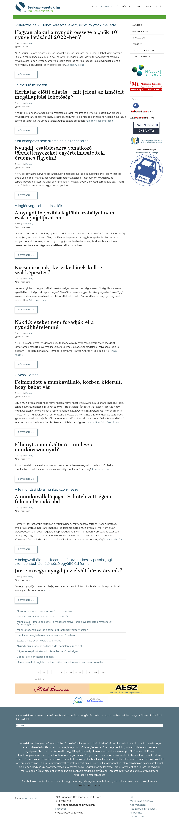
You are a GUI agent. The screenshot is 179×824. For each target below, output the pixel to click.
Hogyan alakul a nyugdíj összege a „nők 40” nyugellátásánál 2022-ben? (67, 34)
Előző (44, 672)
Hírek (148, 7)
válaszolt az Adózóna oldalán (103, 422)
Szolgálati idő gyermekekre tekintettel (39, 640)
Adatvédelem (138, 804)
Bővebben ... (25, 75)
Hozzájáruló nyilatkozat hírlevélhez (143, 810)
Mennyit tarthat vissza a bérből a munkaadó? (42, 616)
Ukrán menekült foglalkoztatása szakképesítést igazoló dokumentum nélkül (60, 662)
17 (49, 672)
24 (80, 672)
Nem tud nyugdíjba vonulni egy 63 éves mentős (44, 611)
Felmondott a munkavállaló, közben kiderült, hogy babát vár (68, 384)
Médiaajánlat (138, 38)
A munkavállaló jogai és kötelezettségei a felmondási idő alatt (64, 499)
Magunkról (137, 25)
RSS (132, 797)
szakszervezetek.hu (30, 798)
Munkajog (29, 43)
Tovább (94, 672)
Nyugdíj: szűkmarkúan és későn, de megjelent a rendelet (49, 645)
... (57, 672)
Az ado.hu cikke (75, 64)
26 (89, 672)
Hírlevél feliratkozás (143, 50)
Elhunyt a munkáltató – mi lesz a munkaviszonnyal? (54, 447)
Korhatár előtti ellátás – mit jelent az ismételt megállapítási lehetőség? (69, 94)
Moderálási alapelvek (142, 800)
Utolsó (102, 672)
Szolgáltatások (140, 31)
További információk (89, 785)
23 (76, 672)
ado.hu (47, 590)
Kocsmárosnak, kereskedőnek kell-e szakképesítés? (58, 269)
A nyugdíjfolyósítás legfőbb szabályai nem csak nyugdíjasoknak (64, 215)
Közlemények (123, 7)
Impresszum (137, 816)
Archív (158, 7)
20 (62, 672)
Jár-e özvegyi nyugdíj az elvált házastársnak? (68, 570)
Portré (138, 7)
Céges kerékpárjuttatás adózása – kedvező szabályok (47, 651)
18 (54, 672)
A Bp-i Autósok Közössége (147, 152)
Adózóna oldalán (38, 300)
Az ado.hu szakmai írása (99, 120)
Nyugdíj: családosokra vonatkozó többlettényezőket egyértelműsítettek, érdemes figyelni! (60, 153)
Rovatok (105, 7)
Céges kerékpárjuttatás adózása (35, 656)
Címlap (93, 7)
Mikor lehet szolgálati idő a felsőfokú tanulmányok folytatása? (52, 629)
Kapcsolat (137, 44)
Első (37, 672)
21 (66, 672)
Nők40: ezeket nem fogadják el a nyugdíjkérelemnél (54, 324)
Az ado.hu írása (115, 539)
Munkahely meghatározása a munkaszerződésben (46, 635)
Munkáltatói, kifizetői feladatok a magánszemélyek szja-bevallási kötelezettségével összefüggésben (64, 623)
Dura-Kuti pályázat (141, 57)
